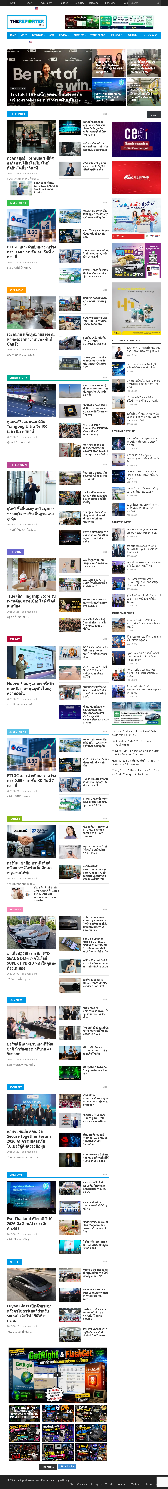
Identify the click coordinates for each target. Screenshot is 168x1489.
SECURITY (15, 1087)
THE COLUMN (18, 465)
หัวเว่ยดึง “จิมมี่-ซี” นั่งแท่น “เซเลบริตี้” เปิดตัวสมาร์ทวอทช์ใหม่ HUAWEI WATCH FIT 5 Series (46, 894)
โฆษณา (23, 8)
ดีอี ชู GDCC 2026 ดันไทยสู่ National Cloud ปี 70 (95, 1070)
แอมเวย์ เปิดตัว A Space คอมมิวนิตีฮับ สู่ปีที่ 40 (95, 1205)
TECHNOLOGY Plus (123, 431)
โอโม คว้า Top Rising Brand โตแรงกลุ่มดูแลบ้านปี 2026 (95, 1245)
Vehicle (109, 1484)
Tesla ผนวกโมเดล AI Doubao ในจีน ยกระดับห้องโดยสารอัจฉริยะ (94, 1314)
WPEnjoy (64, 1480)
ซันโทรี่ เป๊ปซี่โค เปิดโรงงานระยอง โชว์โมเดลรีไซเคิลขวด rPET (141, 95)
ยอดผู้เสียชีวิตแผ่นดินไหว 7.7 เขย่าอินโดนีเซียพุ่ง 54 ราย (94, 341)
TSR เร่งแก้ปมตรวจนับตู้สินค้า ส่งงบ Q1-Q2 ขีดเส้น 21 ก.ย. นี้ (96, 253)
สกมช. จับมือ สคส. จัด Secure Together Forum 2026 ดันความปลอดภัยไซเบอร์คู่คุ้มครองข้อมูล (29, 1139)
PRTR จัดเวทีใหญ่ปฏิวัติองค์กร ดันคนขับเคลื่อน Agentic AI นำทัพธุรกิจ (95, 536)
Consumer (110, 2)
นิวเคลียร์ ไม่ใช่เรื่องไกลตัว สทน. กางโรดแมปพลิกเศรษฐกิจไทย (144, 349)
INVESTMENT (17, 203)
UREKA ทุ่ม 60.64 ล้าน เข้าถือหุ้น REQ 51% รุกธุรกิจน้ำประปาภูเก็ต (95, 214)
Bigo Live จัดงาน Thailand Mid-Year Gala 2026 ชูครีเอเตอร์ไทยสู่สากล (109, 67)
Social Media (18, 88)
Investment (46, 2)
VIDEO (24, 35)
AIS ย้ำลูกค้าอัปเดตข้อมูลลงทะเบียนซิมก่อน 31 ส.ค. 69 (95, 563)
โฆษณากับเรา (15, 42)
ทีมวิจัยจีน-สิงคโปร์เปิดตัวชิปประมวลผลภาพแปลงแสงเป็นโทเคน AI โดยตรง (95, 409)
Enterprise (97, 1484)
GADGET (14, 819)
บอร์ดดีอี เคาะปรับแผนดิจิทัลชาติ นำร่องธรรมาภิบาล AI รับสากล (30, 1048)
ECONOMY (37, 35)
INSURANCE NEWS (123, 612)
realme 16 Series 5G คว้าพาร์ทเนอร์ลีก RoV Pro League (95, 602)
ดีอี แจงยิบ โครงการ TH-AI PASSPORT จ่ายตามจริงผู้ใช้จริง (95, 1050)
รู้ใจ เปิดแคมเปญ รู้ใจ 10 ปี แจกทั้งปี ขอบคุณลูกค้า (144, 638)
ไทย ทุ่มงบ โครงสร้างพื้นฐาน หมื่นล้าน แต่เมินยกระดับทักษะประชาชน (94, 516)
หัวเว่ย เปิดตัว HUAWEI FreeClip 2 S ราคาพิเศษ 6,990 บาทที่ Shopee (95, 831)
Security (79, 2)
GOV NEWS (16, 1000)
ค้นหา (153, 115)
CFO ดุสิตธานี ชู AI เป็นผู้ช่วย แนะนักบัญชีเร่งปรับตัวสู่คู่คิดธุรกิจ (95, 166)
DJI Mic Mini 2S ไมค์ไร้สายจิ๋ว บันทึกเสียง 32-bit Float (95, 849)
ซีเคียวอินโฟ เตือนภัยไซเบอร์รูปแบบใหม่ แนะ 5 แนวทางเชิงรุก (94, 1118)
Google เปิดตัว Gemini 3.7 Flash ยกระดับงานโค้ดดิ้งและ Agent (142, 475)
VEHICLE (14, 1262)
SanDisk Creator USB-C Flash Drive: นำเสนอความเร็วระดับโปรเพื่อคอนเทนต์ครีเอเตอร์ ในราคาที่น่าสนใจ (95, 945)
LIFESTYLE (116, 35)
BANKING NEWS (121, 522)
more (106, 113)
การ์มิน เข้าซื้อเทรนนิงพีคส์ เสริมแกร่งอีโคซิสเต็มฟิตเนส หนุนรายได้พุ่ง (30, 867)
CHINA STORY (18, 377)
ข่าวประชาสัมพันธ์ (139, 56)
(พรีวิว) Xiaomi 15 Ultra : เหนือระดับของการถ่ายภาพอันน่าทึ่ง (95, 983)
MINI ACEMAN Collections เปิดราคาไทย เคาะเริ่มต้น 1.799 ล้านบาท (135, 752)
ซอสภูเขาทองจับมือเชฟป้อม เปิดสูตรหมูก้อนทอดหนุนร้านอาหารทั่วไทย (95, 1226)
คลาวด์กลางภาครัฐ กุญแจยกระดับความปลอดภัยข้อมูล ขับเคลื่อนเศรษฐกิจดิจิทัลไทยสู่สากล (94, 128)
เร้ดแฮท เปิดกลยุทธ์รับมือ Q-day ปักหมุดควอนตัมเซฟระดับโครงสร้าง (95, 1139)
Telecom (93, 2)
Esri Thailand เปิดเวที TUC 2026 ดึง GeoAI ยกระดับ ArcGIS (109, 97)
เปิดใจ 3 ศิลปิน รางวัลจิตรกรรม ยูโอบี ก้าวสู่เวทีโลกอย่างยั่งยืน (143, 399)
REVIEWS (15, 909)
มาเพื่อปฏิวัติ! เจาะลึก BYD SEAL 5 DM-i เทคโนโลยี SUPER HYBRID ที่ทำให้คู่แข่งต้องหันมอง (31, 961)
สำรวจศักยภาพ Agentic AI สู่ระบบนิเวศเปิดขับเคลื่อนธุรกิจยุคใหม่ (142, 442)
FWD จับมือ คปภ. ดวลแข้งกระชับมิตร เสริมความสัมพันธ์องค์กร (143, 673)
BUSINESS (79, 35)
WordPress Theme (46, 1480)
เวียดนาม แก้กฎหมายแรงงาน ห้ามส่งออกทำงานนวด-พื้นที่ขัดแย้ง (31, 339)
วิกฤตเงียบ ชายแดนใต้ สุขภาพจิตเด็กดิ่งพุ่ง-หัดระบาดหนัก (95, 476)
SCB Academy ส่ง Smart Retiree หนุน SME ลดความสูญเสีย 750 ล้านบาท (143, 582)
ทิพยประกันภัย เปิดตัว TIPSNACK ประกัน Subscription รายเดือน (144, 689)
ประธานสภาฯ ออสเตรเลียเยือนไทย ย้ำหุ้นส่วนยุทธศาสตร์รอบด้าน (95, 1012)
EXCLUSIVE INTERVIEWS (126, 340)
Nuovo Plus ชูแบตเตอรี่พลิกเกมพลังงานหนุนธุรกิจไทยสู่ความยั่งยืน (30, 688)
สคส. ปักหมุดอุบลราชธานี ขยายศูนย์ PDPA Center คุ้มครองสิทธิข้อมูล (95, 1099)
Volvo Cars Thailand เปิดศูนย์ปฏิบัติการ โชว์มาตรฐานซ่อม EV (95, 1273)
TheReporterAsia (24, 1480)
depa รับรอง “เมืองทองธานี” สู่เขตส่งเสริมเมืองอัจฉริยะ (142, 490)
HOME (12, 2)
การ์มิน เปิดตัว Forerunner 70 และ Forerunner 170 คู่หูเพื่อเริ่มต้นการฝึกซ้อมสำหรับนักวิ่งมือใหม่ (94, 873)
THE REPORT (17, 114)
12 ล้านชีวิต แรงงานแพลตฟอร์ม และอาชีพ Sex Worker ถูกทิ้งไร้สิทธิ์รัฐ (95, 497)
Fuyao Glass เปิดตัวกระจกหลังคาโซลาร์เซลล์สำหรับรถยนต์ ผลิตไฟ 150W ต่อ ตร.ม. (29, 1313)
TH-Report (26, 2)
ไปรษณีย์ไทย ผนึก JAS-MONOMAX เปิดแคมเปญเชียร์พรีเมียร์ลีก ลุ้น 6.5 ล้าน (143, 67)
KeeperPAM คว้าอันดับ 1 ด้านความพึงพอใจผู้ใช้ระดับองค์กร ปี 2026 (96, 1157)
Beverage (136, 85)
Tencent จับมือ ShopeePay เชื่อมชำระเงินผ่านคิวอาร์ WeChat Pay (95, 429)
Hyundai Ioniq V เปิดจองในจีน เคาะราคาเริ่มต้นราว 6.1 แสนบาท (136, 762)
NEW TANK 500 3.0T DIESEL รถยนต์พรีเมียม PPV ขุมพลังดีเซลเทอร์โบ (95, 1294)
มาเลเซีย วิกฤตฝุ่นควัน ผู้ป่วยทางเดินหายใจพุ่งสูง (95, 301)
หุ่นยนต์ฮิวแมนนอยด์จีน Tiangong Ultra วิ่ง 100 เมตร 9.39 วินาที (27, 426)
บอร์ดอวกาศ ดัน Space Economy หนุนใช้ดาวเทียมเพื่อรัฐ (143, 458)
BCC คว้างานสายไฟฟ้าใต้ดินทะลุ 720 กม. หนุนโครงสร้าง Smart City (95, 652)
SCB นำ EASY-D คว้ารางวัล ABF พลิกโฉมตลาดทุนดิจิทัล (144, 564)
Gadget (64, 2)
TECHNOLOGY (97, 35)
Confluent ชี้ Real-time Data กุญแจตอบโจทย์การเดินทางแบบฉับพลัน (46, 187)
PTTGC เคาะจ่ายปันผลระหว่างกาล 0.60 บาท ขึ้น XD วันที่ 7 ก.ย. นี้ (31, 251)
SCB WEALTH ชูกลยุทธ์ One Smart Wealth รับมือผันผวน (142, 531)
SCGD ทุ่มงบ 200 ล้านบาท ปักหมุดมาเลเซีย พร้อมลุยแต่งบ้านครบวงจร (95, 362)
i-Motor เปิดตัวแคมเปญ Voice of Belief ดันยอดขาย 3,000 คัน (134, 733)
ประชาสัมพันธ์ (150, 35)
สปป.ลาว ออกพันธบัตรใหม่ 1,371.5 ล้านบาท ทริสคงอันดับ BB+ (95, 321)
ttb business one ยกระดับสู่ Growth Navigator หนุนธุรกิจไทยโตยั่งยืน (143, 549)
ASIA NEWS (16, 290)
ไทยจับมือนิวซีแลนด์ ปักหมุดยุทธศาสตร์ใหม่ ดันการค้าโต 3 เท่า (96, 1031)
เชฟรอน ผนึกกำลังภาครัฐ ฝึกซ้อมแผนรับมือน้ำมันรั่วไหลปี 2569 (95, 1332)
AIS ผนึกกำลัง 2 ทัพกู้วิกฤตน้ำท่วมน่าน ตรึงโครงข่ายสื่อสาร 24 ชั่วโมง (94, 624)
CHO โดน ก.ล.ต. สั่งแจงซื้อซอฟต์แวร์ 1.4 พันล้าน (96, 234)
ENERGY (14, 639)
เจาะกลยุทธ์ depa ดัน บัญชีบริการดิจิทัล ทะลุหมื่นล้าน (141, 365)
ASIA (11, 8)
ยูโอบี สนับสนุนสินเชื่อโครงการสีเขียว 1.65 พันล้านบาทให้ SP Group (144, 598)
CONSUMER (16, 1174)
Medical (135, 1484)
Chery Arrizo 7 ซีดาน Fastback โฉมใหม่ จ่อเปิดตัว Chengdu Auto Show (135, 772)
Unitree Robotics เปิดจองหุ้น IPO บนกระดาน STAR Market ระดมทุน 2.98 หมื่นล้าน (95, 449)
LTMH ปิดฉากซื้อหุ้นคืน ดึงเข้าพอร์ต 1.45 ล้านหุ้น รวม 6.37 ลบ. (95, 273)
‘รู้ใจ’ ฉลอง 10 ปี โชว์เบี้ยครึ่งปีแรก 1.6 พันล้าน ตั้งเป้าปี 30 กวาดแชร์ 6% (143, 656)
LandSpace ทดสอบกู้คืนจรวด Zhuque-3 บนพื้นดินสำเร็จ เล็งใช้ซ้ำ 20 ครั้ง (96, 390)
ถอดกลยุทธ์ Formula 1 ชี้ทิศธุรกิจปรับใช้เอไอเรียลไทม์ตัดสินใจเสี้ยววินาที (30, 163)
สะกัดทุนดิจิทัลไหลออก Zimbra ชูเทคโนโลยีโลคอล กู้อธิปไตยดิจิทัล (143, 384)
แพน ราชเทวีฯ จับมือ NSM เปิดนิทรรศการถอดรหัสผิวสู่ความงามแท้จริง (94, 1187)
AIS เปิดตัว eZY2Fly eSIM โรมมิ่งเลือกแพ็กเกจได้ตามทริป (95, 583)
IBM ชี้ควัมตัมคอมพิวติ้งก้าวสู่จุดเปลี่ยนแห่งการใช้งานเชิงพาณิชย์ (144, 508)
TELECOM (15, 552)
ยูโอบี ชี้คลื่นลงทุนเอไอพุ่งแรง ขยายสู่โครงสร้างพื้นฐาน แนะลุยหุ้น (31, 513)
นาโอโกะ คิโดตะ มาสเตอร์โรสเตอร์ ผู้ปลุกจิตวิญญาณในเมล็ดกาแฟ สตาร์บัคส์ (143, 417)
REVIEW (63, 35)
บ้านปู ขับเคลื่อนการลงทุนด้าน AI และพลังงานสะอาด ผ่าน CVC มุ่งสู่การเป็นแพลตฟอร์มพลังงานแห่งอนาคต (96, 714)
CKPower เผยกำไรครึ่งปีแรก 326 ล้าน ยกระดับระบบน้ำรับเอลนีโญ (95, 671)
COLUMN (132, 35)
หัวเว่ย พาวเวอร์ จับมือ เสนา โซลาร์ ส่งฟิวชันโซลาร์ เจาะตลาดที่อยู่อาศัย (94, 691)
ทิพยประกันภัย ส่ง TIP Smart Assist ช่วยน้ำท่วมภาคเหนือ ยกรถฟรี (143, 623)
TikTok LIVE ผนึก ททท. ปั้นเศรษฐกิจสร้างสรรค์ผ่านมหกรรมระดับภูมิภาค (46, 97)
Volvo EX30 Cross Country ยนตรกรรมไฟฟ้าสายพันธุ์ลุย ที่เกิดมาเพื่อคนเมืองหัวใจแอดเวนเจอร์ (95, 924)
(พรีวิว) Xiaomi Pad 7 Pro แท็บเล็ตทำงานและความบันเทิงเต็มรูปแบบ (95, 963)
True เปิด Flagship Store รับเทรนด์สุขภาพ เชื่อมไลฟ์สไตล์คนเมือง (31, 601)
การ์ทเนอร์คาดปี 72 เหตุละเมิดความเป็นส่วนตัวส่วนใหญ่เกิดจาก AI (96, 146)
